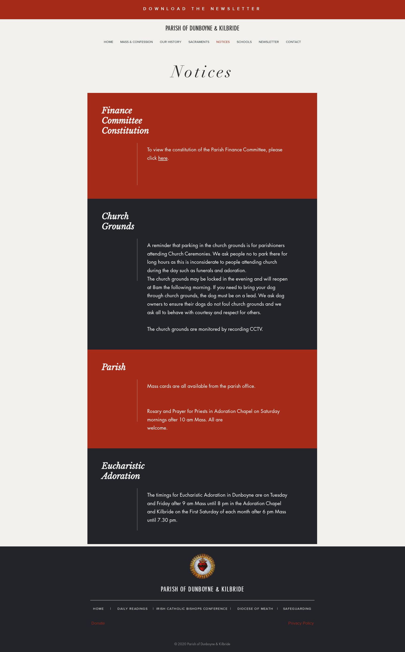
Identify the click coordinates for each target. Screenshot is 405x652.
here (163, 158)
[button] (136, 42)
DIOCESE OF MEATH (255, 608)
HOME (98, 608)
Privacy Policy (301, 623)
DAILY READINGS (133, 608)
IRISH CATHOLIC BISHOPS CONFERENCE (192, 608)
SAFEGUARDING (297, 608)
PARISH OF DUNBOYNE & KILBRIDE (202, 28)
